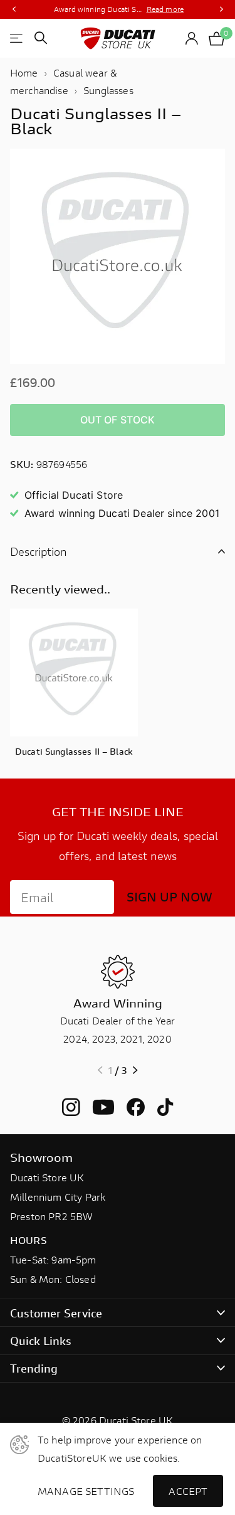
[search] (40, 38)
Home (24, 72)
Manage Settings (86, 1491)
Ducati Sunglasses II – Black (74, 751)
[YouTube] (103, 1107)
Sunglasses (108, 90)
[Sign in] (192, 38)
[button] (14, 9)
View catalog (17, 38)
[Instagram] (71, 1107)
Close (117, 1312)
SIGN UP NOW (169, 896)
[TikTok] (165, 1107)
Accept (188, 1490)
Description (38, 551)
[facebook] (136, 1107)
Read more (165, 9)
